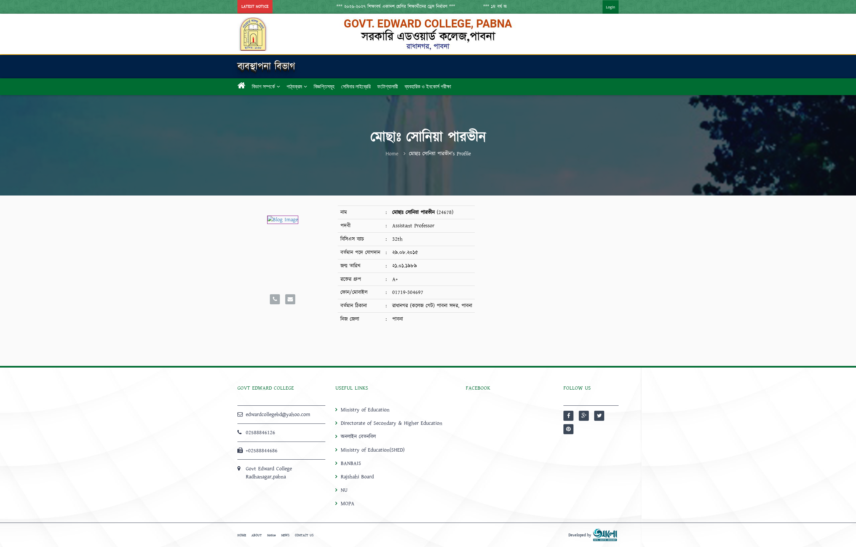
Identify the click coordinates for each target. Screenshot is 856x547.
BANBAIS (351, 463)
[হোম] (241, 86)
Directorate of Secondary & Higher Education (391, 423)
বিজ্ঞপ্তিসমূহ (324, 86)
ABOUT (256, 535)
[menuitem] (604, 7)
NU (344, 490)
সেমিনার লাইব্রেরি (355, 86)
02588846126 (260, 432)
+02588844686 (262, 450)
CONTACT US (304, 535)
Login (610, 7)
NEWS (285, 535)
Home (392, 153)
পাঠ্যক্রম (294, 86)
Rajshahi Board (357, 476)
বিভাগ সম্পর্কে (263, 86)
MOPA (347, 503)
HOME (241, 535)
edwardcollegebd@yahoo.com (278, 414)
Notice (271, 535)
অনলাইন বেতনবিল (358, 436)
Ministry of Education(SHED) (373, 450)
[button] (382, 6)
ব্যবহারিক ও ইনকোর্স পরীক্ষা (428, 86)
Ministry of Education (365, 409)
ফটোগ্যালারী (387, 86)
